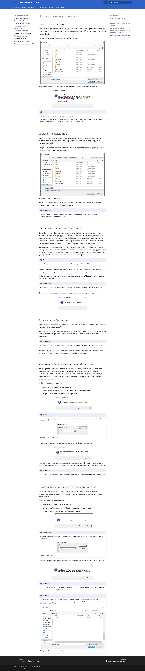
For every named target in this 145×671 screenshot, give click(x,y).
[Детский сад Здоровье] (15, 2)
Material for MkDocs (26, 669)
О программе (60, 7)
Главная (16, 7)
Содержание (114, 15)
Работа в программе (28, 7)
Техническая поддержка (45, 7)
